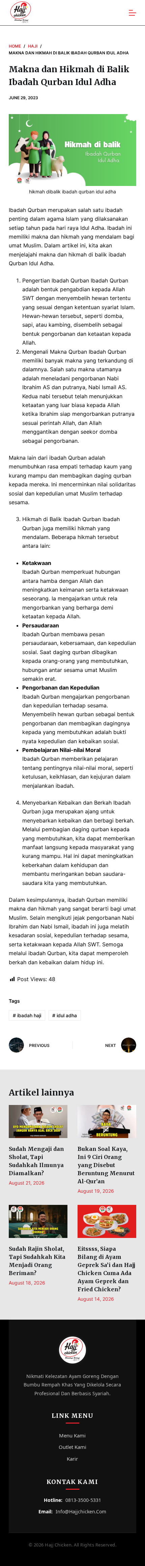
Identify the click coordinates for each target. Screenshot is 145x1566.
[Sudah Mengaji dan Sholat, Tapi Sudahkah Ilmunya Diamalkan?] (38, 1121)
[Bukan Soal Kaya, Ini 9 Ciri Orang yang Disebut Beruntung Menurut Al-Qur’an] (107, 1121)
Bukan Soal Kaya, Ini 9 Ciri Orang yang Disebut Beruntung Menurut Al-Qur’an (106, 1165)
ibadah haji (27, 1015)
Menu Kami (72, 1435)
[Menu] (132, 13)
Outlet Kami (72, 1446)
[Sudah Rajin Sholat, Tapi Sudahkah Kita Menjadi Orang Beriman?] (38, 1221)
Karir (72, 1458)
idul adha (64, 1015)
